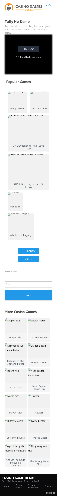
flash (14, 271)
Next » (28, 259)
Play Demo (28, 48)
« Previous (28, 251)
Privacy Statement (33, 486)
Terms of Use (19, 486)
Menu (48, 4)
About (7, 486)
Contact (49, 486)
